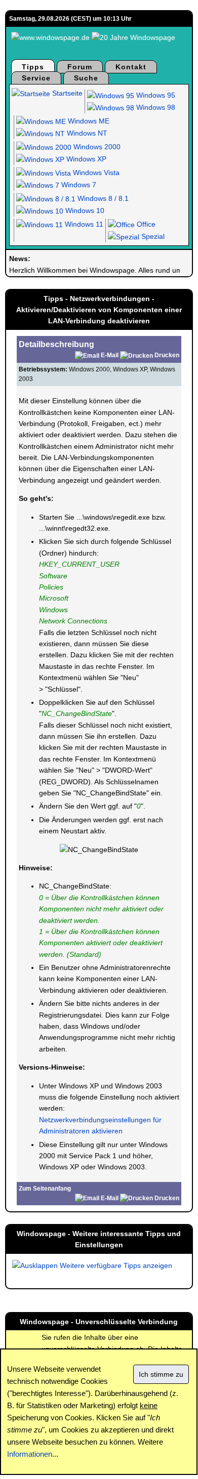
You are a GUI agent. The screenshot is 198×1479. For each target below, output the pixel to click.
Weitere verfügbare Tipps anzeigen (115, 1265)
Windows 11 (83, 224)
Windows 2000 (96, 147)
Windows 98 (154, 107)
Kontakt (130, 67)
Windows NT (86, 133)
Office (145, 224)
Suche (86, 78)
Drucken (166, 355)
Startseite (66, 93)
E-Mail (109, 355)
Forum (79, 67)
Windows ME (87, 121)
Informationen (29, 1454)
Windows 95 (154, 95)
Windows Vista (95, 172)
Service (36, 78)
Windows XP (85, 159)
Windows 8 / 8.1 (102, 198)
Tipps (33, 67)
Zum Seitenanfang (45, 1188)
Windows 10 (83, 210)
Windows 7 (77, 185)
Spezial (152, 236)
